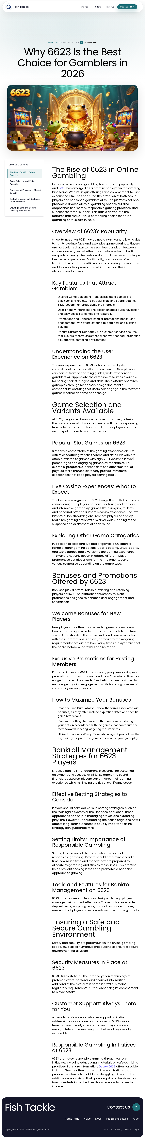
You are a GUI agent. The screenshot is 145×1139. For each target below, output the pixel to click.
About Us (107, 1129)
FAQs (98, 1118)
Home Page (72, 1118)
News (87, 1118)
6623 (62, 188)
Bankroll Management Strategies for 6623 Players (25, 200)
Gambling (53, 42)
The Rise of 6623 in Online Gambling (22, 173)
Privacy (118, 1129)
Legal (136, 1129)
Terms (128, 1129)
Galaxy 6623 (107, 1066)
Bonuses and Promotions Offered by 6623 (25, 191)
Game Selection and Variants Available (23, 182)
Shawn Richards (90, 42)
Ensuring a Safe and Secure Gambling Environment (23, 209)
